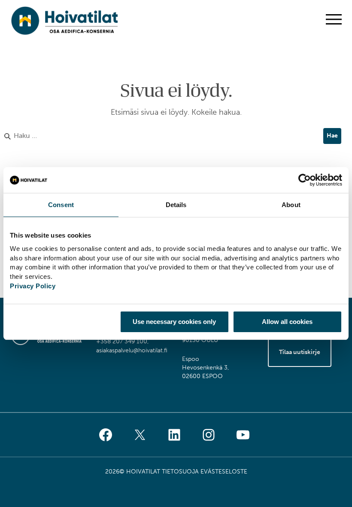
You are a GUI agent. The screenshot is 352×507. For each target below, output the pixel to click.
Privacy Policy (32, 286)
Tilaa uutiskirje (299, 352)
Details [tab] (176, 204)
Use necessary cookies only (174, 321)
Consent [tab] (61, 204)
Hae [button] (332, 135)
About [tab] (291, 204)
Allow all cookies (287, 321)
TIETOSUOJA (180, 471)
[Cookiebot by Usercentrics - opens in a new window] (304, 180)
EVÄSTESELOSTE (223, 471)
